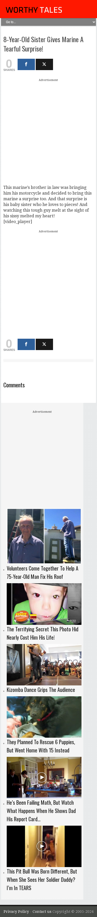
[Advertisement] (48, 131)
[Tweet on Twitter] (44, 64)
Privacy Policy (16, 911)
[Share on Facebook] (26, 64)
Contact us (43, 911)
